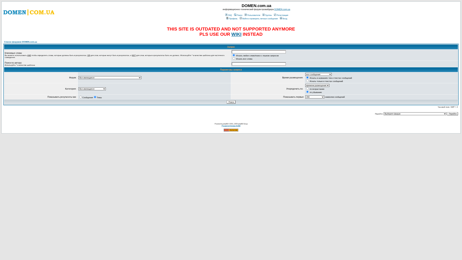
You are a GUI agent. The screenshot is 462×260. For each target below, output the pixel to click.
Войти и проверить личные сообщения (260, 19)
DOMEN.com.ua (282, 9)
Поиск (239, 15)
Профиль (233, 19)
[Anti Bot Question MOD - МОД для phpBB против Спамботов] (231, 131)
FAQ (230, 15)
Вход (285, 19)
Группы (268, 15)
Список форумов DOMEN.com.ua (20, 42)
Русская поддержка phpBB (231, 126)
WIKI (236, 34)
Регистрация (282, 15)
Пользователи (253, 15)
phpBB (225, 124)
